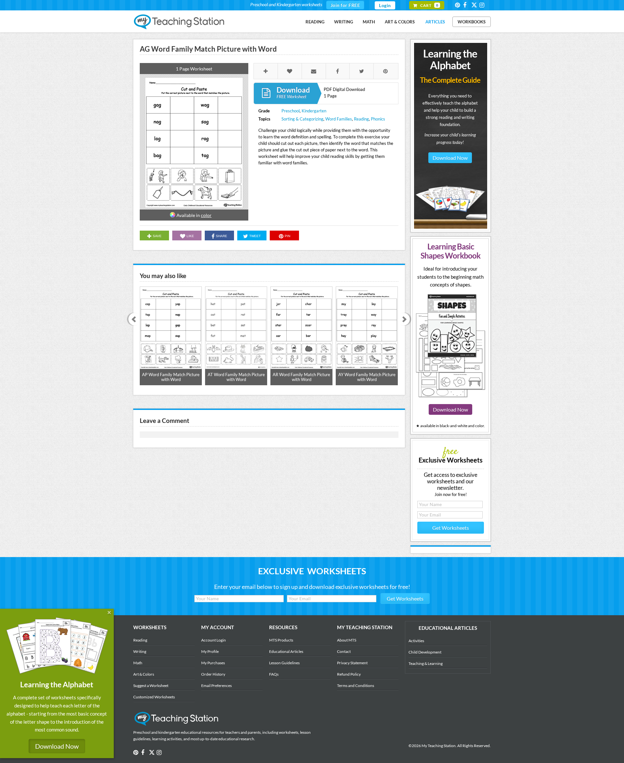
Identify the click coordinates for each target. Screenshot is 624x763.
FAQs (274, 674)
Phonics (378, 118)
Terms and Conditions (355, 685)
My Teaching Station (179, 22)
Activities (416, 640)
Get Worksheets (450, 528)
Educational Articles (286, 651)
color (206, 215)
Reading (315, 21)
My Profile (210, 651)
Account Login (213, 640)
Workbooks (472, 21)
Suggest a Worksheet (150, 685)
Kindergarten (314, 110)
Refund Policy (349, 674)
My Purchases (213, 662)
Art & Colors (400, 21)
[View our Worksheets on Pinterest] (458, 5)
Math (369, 21)
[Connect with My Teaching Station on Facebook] (466, 5)
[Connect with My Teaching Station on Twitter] (474, 4)
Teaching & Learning (426, 663)
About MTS (346, 640)
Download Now (450, 158)
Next (405, 319)
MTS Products (281, 640)
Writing (343, 21)
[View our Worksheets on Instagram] (483, 5)
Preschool (290, 110)
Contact (344, 651)
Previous (132, 319)
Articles (435, 21)
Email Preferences (216, 685)
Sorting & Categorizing (302, 118)
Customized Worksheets (154, 696)
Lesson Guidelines (284, 662)
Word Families (338, 118)
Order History (213, 674)
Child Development (425, 652)
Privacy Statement (352, 662)
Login (385, 5)
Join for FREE (345, 5)
